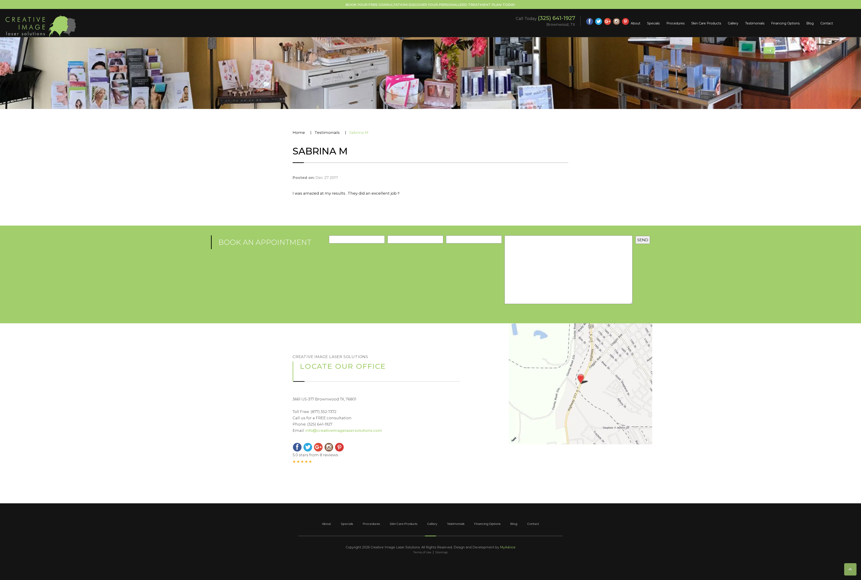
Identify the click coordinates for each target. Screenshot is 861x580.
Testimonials (754, 23)
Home (299, 132)
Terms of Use (422, 552)
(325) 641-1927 (556, 18)
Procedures (675, 23)
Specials (653, 23)
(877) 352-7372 (323, 411)
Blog (810, 23)
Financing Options (785, 23)
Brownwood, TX (560, 24)
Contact (826, 23)
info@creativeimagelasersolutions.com (343, 430)
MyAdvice (507, 547)
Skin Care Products (706, 23)
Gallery (733, 23)
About (635, 23)
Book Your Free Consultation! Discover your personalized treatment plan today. (430, 4)
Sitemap (441, 552)
